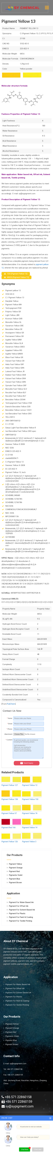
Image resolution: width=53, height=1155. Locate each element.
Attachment (8, 734)
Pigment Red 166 (9, 828)
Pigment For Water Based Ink (21, 902)
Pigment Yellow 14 (29, 828)
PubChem (11, 704)
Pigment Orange (16, 868)
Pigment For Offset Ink (18, 906)
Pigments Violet (15, 875)
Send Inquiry (28, 763)
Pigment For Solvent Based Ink (22, 910)
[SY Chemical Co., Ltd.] (22, 6)
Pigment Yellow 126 (10, 842)
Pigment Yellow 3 (29, 842)
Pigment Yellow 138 (10, 799)
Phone (9, 729)
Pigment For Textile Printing (20, 921)
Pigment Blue (14, 879)
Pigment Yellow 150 (30, 799)
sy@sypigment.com (18, 1063)
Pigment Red (14, 871)
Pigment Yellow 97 (9, 813)
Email (9, 724)
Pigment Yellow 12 (29, 785)
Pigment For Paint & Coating (21, 917)
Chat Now (24, 1149)
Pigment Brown (15, 882)
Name (9, 718)
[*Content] (8, 758)
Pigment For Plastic (17, 913)
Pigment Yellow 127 (10, 785)
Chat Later (37, 1149)
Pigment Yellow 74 (29, 813)
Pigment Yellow (15, 864)
